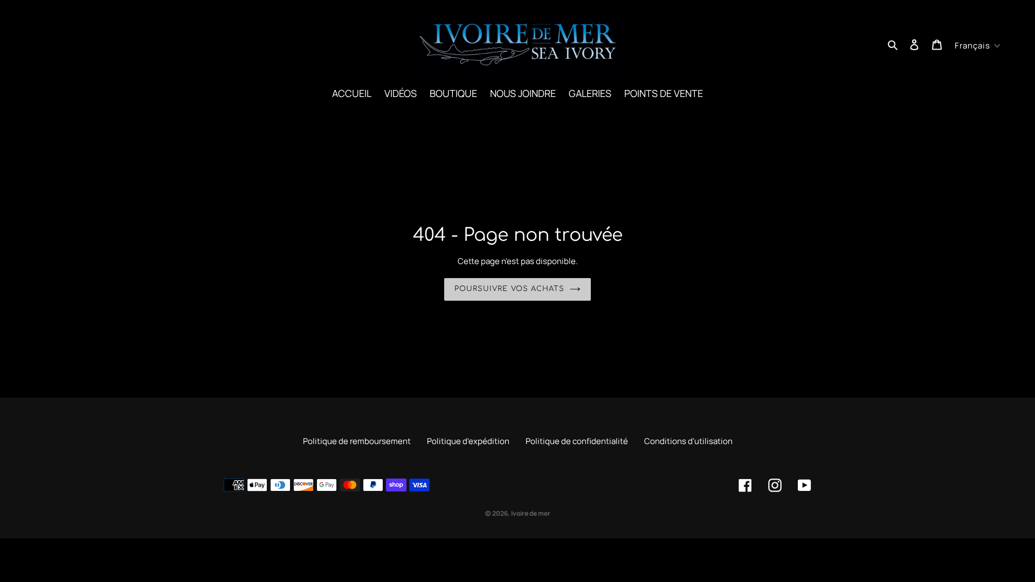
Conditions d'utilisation (688, 441)
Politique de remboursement (357, 441)
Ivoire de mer (530, 513)
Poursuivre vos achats (509, 289)
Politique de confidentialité (577, 441)
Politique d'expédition (468, 441)
